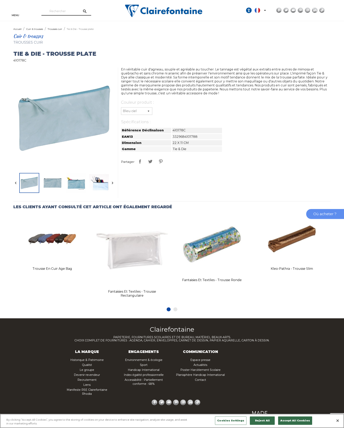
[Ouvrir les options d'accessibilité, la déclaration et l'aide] (249, 10)
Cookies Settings (230, 420)
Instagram (307, 10)
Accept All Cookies (295, 420)
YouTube (293, 10)
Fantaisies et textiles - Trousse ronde (212, 280)
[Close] (337, 420)
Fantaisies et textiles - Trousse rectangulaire (132, 293)
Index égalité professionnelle (144, 375)
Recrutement (87, 380)
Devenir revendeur (87, 375)
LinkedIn (315, 10)
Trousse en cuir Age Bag (52, 269)
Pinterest (300, 10)
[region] (172, 421)
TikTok (322, 10)
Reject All (262, 420)
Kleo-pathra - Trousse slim (292, 269)
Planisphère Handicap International (200, 375)
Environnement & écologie (143, 360)
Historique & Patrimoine (87, 360)
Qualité (87, 365)
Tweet (150, 161)
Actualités (200, 365)
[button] (168, 309)
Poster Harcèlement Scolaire (200, 370)
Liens (87, 385)
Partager (140, 161)
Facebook (279, 10)
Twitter (286, 10)
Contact (200, 380)
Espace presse (200, 360)
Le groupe (87, 370)
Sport (144, 365)
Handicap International (143, 370)
